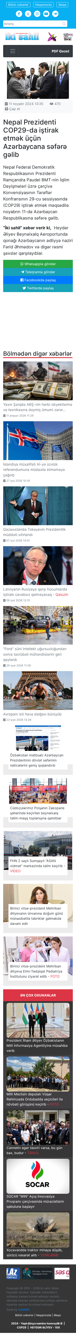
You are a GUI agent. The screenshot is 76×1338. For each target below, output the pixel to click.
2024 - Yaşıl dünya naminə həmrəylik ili (36, 1323)
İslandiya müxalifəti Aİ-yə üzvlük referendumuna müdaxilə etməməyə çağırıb (34, 469)
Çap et (14, 109)
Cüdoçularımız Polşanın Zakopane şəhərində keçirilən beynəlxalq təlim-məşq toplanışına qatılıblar (37, 813)
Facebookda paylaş (39, 280)
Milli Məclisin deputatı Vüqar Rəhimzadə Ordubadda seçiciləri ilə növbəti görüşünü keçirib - (35, 1099)
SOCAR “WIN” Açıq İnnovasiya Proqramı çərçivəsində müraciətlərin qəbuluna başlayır (35, 1201)
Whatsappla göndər (39, 264)
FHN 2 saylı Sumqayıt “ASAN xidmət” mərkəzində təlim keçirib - (37, 866)
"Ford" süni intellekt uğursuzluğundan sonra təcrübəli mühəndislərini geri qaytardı (34, 654)
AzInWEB (23, 1309)
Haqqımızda (43, 4)
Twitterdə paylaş (40, 288)
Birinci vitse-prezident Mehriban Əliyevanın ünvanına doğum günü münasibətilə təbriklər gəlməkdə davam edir (36, 916)
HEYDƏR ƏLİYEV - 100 (45, 1327)
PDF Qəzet (60, 51)
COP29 (21, 1327)
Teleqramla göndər (39, 272)
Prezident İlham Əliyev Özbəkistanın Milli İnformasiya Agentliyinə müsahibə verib (37, 1045)
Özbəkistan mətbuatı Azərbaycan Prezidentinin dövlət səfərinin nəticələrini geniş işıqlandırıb (36, 760)
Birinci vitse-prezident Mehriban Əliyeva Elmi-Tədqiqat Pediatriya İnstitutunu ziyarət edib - (36, 971)
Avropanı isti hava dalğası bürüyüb (32, 714)
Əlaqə (62, 4)
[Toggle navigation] (13, 51)
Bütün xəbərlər (18, 4)
